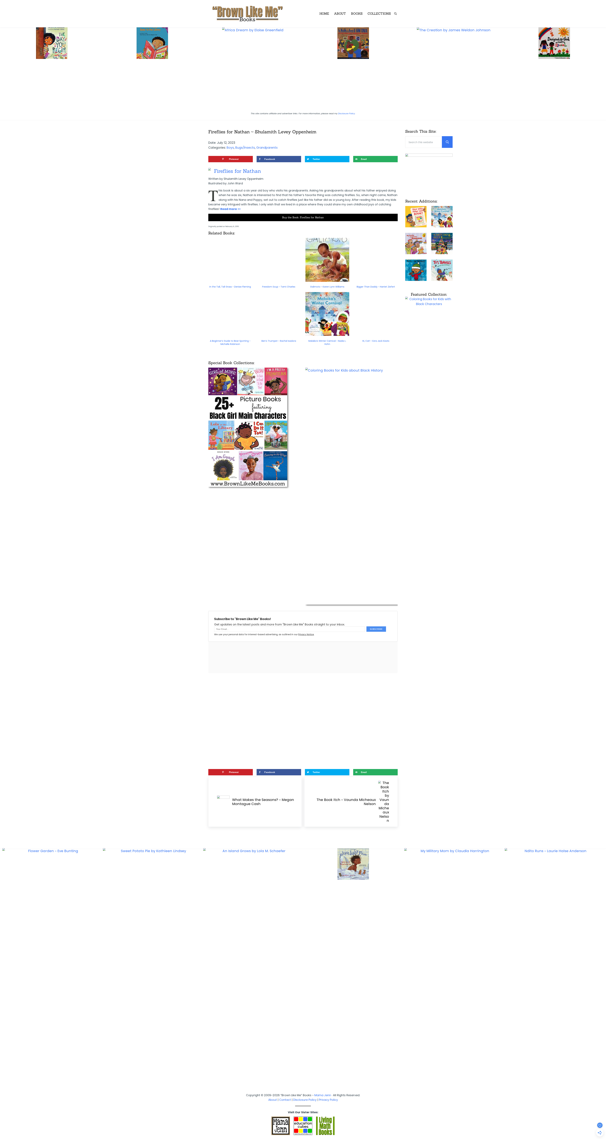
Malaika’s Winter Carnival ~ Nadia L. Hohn (327, 342)
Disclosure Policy (346, 113)
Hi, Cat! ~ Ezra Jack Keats (375, 340)
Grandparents (267, 147)
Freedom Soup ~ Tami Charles (278, 286)
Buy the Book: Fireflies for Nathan (303, 217)
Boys (230, 147)
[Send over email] (4, 582)
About (272, 1100)
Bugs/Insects (245, 147)
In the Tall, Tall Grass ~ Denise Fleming (230, 286)
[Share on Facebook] (4, 565)
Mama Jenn (322, 1095)
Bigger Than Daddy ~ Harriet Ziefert (376, 286)
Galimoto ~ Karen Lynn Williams (327, 286)
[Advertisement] (303, 86)
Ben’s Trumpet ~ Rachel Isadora (278, 340)
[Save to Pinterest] (4, 556)
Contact (285, 1100)
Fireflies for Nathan (237, 171)
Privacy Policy (328, 1100)
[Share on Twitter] (4, 573)
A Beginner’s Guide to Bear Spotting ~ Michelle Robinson (230, 342)
